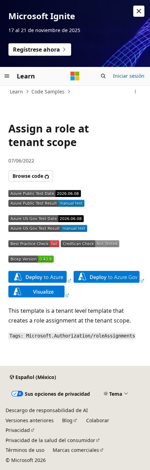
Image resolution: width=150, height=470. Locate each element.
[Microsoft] (75, 76)
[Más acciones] (135, 91)
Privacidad (18, 430)
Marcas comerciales (76, 450)
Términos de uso (25, 450)
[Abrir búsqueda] (103, 76)
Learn (16, 91)
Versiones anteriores (30, 420)
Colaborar (97, 420)
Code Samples (48, 91)
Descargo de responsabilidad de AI (47, 410)
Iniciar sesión (128, 76)
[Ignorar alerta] (138, 11)
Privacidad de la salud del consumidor (50, 440)
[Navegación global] (7, 76)
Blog (67, 420)
